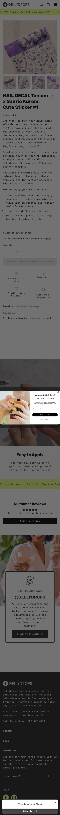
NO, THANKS (44, 419)
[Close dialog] (58, 392)
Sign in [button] (28, 811)
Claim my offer (45, 414)
